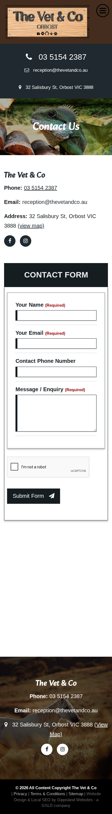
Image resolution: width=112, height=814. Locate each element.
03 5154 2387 (59, 57)
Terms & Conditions (47, 793)
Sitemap (76, 793)
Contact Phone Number (45, 361)
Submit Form (31, 496)
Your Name (40, 305)
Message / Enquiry (50, 389)
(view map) (31, 226)
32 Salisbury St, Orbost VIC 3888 (57, 87)
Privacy (20, 793)
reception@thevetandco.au (58, 70)
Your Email (40, 333)
